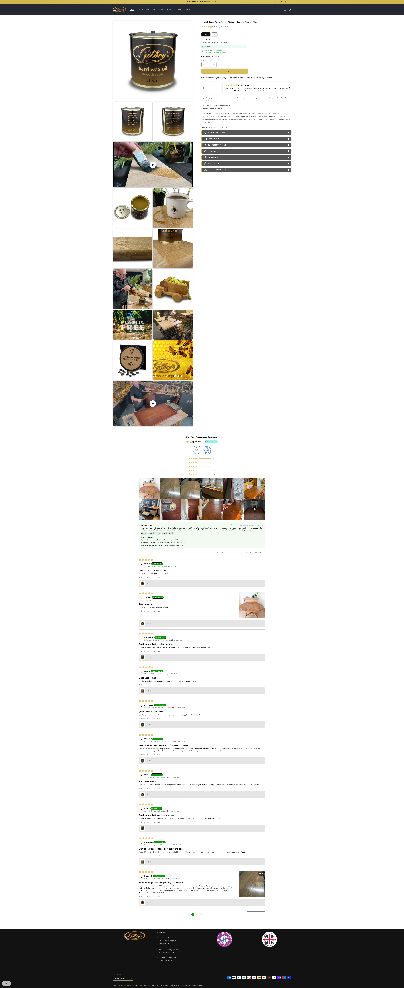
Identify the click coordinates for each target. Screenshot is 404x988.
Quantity (204, 60)
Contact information (197, 985)
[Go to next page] (215, 914)
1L (214, 34)
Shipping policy (185, 985)
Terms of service (174, 985)
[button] (133, 9)
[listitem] (149, 488)
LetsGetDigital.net (132, 985)
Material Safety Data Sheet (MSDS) (214, 127)
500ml (206, 34)
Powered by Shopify (143, 985)
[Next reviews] (289, 88)
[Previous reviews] (203, 88)
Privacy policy (164, 985)
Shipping (213, 42)
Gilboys (119, 985)
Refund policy (154, 985)
